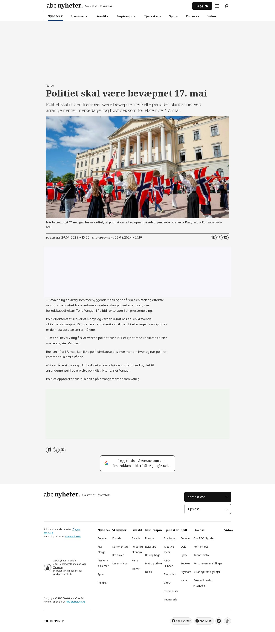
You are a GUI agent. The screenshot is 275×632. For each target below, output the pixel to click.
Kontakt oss (196, 497)
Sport (101, 574)
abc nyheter (183, 621)
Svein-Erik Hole (73, 536)
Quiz (183, 546)
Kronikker (118, 555)
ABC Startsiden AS (75, 601)
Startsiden (170, 538)
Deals (148, 572)
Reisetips (150, 546)
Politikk (102, 582)
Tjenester (151, 16)
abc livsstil (206, 621)
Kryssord (186, 572)
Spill (172, 16)
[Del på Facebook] (214, 237)
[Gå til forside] (118, 5)
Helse (135, 560)
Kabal (184, 580)
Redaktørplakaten (68, 564)
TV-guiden (170, 574)
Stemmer (78, 16)
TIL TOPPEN (52, 621)
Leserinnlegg (120, 563)
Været (167, 582)
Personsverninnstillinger (207, 563)
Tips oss (193, 509)
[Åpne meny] (217, 6)
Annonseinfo (201, 555)
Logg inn (202, 6)
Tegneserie (170, 599)
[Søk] (226, 6)
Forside (102, 538)
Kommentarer (120, 546)
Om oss (191, 16)
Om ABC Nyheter (204, 538)
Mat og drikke (153, 563)
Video (211, 16)
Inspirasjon (125, 16)
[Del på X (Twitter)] (220, 237)
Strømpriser (171, 591)
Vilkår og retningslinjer (206, 572)
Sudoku (185, 563)
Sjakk (184, 555)
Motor (135, 569)
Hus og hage (152, 555)
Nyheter (54, 16)
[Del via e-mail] (226, 237)
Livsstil (100, 16)
